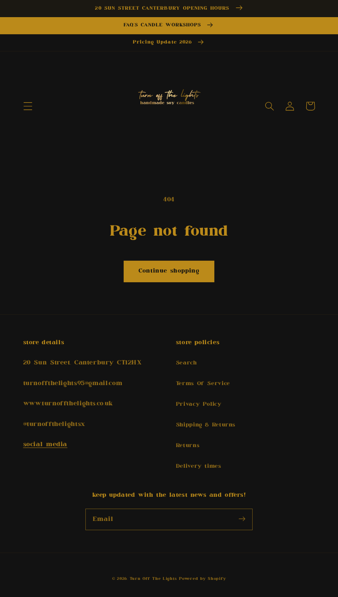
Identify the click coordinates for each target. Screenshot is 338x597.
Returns (187, 445)
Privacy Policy (199, 404)
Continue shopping (169, 270)
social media (45, 444)
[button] (28, 106)
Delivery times (198, 466)
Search (186, 363)
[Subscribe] (242, 519)
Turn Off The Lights (153, 578)
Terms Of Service (203, 383)
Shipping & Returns (205, 425)
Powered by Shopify (202, 578)
